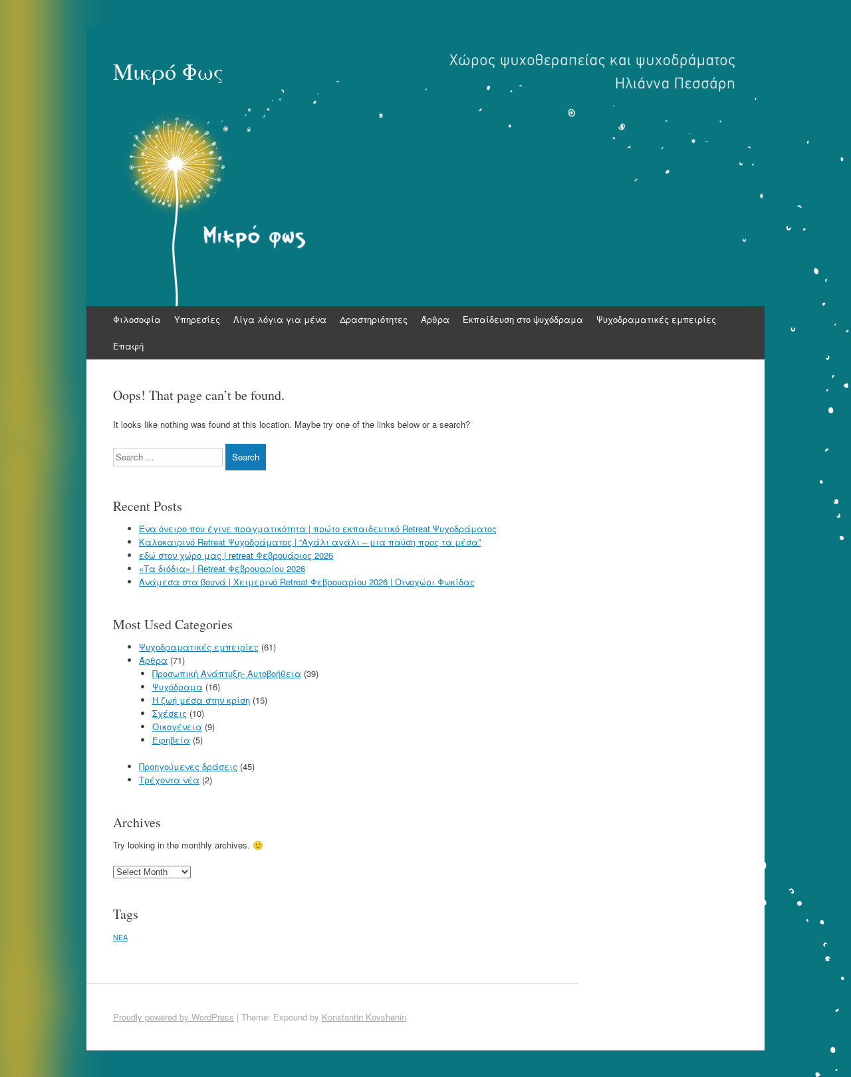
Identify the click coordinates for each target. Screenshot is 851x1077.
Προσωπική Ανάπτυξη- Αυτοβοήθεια (226, 673)
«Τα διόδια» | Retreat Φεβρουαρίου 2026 (222, 568)
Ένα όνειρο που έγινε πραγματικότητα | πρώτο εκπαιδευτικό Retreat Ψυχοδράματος (318, 528)
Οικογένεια (177, 726)
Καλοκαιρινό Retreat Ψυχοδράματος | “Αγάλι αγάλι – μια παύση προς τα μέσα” (310, 542)
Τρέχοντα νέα (169, 779)
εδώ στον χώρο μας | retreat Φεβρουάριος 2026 (236, 555)
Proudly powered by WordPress (173, 1017)
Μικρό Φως (168, 71)
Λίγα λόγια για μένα (279, 319)
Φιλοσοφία (137, 319)
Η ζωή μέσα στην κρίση (201, 700)
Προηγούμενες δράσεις (188, 766)
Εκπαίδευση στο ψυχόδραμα (523, 319)
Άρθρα (435, 319)
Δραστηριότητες (374, 319)
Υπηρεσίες (197, 319)
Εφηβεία (171, 740)
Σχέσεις (169, 713)
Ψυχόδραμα (177, 686)
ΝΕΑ (120, 937)
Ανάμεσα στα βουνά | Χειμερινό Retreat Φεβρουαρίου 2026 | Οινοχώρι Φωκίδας (307, 581)
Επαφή (128, 346)
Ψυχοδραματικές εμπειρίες (656, 319)
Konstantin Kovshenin (364, 1017)
